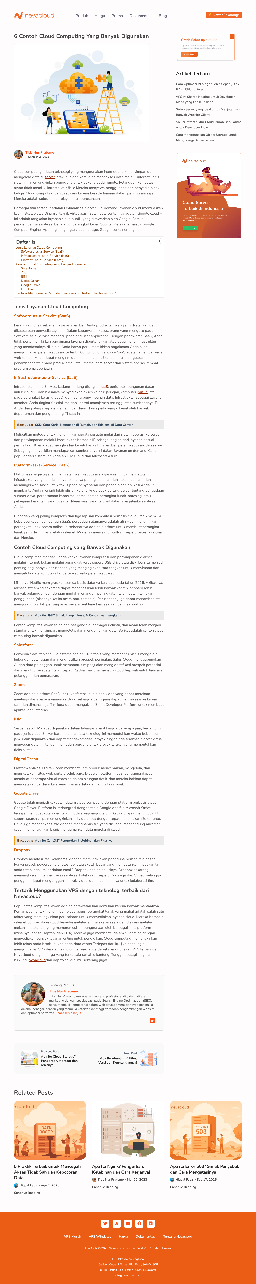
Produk (82, 15)
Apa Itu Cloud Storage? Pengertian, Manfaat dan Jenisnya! (59, 1061)
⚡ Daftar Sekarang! (223, 15)
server (50, 177)
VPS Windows (100, 1236)
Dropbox (27, 289)
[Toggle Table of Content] (155, 241)
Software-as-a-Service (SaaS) (42, 252)
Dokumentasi (141, 15)
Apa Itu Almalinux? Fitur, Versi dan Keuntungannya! (117, 1060)
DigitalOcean (30, 281)
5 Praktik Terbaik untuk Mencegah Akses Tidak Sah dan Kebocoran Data (47, 1172)
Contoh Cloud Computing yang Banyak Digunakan (51, 264)
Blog (163, 15)
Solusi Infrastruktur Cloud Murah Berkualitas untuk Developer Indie (208, 125)
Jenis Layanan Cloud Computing (39, 248)
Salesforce (28, 268)
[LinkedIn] (152, 1020)
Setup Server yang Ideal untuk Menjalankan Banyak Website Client (208, 112)
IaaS (104, 386)
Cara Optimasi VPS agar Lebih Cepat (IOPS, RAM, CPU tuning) (208, 87)
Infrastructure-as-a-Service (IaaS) (45, 256)
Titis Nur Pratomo (39, 152)
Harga (100, 15)
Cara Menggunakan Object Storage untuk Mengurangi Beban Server (206, 137)
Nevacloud (37, 960)
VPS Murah (72, 1236)
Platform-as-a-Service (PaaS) (42, 260)
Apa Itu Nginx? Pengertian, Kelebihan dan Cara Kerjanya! (121, 1169)
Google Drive (30, 285)
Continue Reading (27, 1192)
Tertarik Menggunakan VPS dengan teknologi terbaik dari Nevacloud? (66, 293)
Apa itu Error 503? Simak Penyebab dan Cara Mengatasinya (204, 1169)
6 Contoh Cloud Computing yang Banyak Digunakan (81, 36)
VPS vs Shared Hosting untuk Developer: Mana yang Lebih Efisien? (206, 99)
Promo (117, 15)
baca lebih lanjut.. (70, 1013)
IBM (24, 277)
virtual (143, 392)
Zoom (25, 272)
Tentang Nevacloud (177, 1236)
